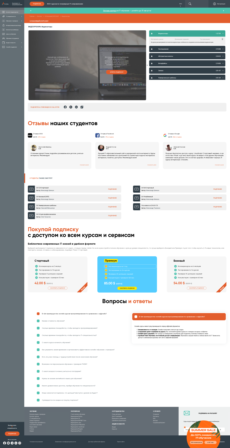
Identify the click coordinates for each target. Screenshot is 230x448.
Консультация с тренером (37, 414)
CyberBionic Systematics (119, 420)
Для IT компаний (117, 416)
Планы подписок (34, 420)
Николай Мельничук (48, 208)
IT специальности (35, 418)
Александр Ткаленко (153, 208)
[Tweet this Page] (70, 107)
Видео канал (33, 427)
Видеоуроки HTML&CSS (78, 424)
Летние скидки (109, 11)
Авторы (155, 420)
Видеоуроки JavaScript (77, 427)
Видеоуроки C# (75, 418)
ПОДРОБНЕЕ (112, 189)
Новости (114, 429)
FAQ (154, 418)
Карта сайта (120, 441)
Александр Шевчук (47, 190)
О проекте (156, 414)
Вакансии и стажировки (119, 418)
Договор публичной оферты (96, 441)
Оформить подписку (57, 288)
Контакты (156, 416)
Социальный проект (159, 422)
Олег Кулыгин (46, 217)
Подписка (12, 433)
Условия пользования (36, 441)
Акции (114, 427)
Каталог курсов (34, 416)
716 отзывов (110, 137)
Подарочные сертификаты (37, 422)
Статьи (32, 429)
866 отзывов (177, 137)
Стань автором (116, 414)
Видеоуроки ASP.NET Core (78, 420)
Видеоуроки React (76, 431)
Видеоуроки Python (76, 416)
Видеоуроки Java (76, 422)
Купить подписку (116, 72)
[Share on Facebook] (65, 107)
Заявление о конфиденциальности (65, 441)
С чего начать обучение (78, 414)
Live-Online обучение (36, 424)
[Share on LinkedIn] (76, 107)
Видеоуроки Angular (77, 429)
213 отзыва (41, 137)
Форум (32, 431)
